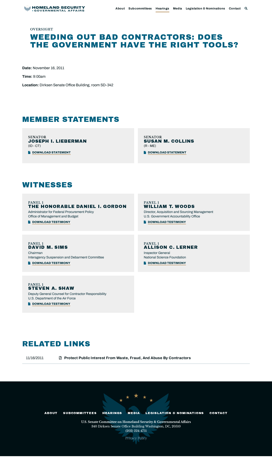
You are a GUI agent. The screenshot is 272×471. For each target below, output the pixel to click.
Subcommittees (140, 8)
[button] (246, 8)
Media (177, 8)
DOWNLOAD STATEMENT (51, 152)
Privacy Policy (136, 438)
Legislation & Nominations (205, 8)
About (120, 8)
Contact (235, 8)
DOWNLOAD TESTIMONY (51, 222)
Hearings (162, 8)
